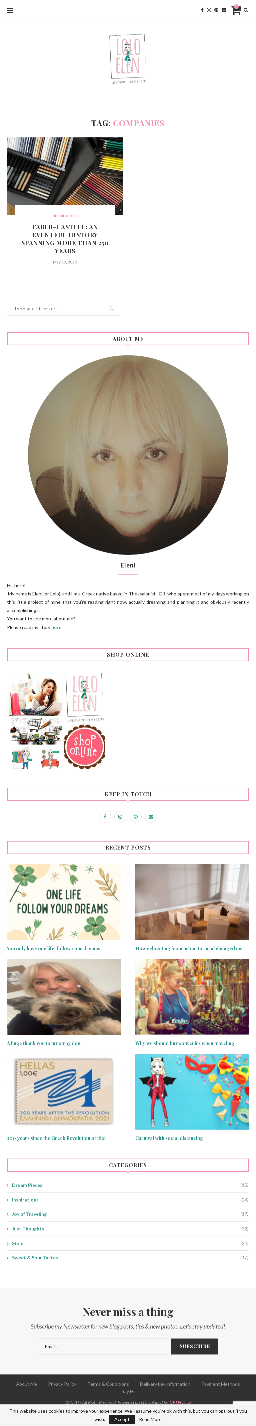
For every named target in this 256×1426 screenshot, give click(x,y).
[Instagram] (209, 10)
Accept (122, 1419)
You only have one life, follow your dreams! (54, 948)
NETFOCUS (180, 1402)
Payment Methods (220, 1384)
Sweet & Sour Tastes (130, 1257)
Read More (150, 1419)
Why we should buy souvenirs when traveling (184, 1043)
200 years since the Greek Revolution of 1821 (56, 1138)
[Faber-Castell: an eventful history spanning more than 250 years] (65, 176)
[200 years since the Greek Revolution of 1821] (64, 1091)
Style (130, 1243)
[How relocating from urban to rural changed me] (192, 902)
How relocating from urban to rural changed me (189, 948)
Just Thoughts (130, 1228)
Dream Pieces (130, 1185)
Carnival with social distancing (169, 1138)
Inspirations (65, 215)
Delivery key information (165, 1384)
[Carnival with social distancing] (192, 1091)
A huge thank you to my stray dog (44, 1043)
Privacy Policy (62, 1384)
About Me (26, 1384)
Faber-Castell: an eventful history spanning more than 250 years (65, 239)
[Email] (224, 10)
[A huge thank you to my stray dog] (64, 996)
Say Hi (128, 1391)
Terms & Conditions (108, 1384)
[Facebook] (202, 10)
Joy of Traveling (130, 1214)
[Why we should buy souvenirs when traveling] (192, 996)
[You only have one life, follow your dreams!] (64, 902)
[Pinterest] (216, 10)
